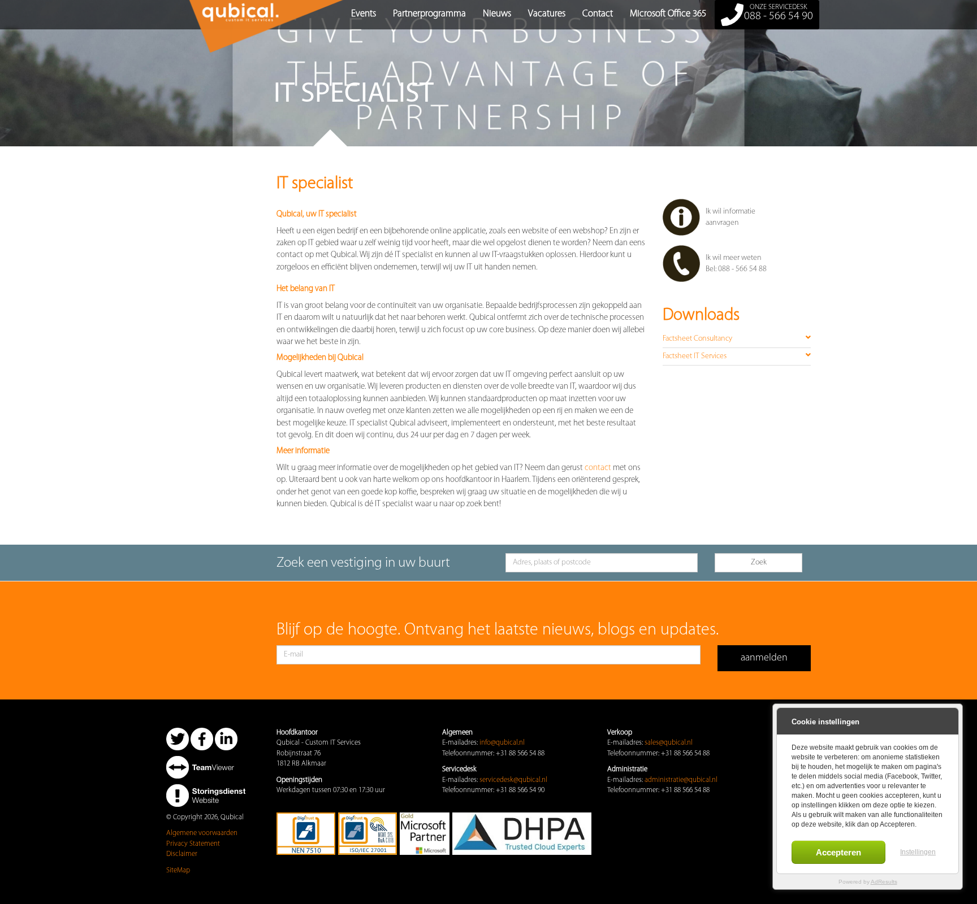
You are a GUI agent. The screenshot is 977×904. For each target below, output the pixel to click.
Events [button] (363, 14)
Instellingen (918, 852)
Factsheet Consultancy (697, 338)
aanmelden (764, 658)
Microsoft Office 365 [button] (668, 14)
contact (598, 468)
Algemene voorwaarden (201, 833)
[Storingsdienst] (205, 795)
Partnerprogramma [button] (429, 14)
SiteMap (178, 870)
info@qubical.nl (502, 742)
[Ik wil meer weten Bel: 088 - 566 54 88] (737, 280)
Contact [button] (597, 14)
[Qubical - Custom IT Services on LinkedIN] (226, 738)
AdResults (884, 882)
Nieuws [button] (497, 14)
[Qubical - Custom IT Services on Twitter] (177, 738)
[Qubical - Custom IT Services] (174, 14)
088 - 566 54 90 (778, 12)
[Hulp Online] (205, 767)
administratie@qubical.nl (681, 780)
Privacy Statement (193, 843)
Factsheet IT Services (695, 356)
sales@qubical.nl (669, 742)
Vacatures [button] (546, 14)
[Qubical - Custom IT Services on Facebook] (202, 738)
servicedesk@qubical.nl (513, 780)
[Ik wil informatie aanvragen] (737, 233)
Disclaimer (181, 854)
